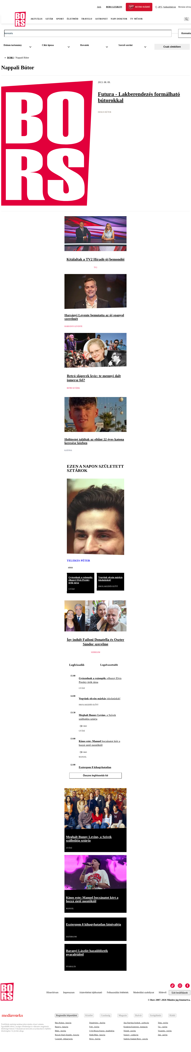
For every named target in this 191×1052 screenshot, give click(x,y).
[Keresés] (186, 19)
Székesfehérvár (167, 7)
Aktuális (37, 19)
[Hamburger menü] (8, 19)
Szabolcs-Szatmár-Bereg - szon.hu (136, 1039)
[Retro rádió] (132, 7)
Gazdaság (105, 1015)
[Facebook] (187, 985)
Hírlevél (162, 992)
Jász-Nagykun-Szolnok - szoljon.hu (136, 1023)
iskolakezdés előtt (108, 586)
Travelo (86, 19)
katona (68, 450)
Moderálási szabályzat (143, 992)
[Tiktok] (172, 985)
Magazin (123, 1015)
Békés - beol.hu (60, 1031)
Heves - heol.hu (94, 1039)
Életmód (72, 19)
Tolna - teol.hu (163, 1023)
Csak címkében (172, 46)
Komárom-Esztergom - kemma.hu (136, 1027)
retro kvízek (73, 388)
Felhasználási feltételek (117, 992)
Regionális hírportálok (66, 1015)
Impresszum (68, 992)
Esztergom (71, 937)
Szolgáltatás (155, 1015)
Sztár (49, 19)
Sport (60, 19)
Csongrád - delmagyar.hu (64, 1039)
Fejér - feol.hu (94, 1027)
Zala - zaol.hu (162, 1035)
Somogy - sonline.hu (131, 1035)
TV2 (95, 267)
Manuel (83, 757)
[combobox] (18, 45)
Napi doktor (119, 19)
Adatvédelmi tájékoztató (90, 992)
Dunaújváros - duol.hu (97, 1023)
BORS (10, 57)
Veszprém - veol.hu (165, 1031)
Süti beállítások (179, 992)
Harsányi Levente (73, 326)
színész (70, 567)
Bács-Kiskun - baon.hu (63, 1023)
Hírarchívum (52, 992)
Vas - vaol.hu (162, 1027)
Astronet (101, 19)
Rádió (172, 1015)
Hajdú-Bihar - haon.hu (97, 1035)
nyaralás (71, 967)
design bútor (104, 112)
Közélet (89, 1015)
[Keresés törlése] (175, 33)
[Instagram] (180, 985)
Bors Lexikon (114, 7)
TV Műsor (136, 19)
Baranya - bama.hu (61, 1027)
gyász (71, 589)
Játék (99, 7)
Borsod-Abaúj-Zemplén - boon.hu (67, 1035)
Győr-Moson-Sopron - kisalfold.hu (101, 1031)
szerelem (95, 652)
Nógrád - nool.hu (130, 1031)
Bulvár (138, 1015)
